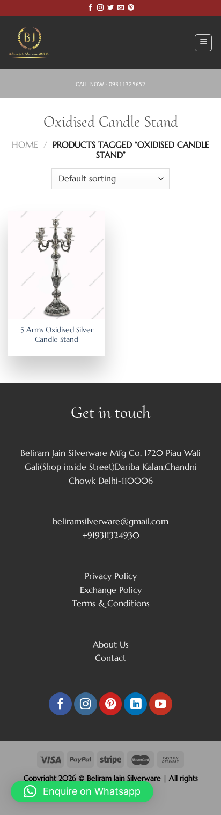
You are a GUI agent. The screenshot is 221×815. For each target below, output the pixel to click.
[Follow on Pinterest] (131, 8)
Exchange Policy (111, 589)
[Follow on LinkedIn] (135, 703)
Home (25, 144)
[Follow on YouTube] (160, 703)
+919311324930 (110, 535)
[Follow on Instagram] (100, 8)
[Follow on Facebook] (90, 8)
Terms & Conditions (111, 603)
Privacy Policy (111, 575)
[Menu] (203, 42)
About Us (111, 644)
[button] (82, 791)
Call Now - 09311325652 (111, 84)
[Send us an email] (120, 8)
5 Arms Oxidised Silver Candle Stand (56, 334)
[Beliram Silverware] (35, 42)
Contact (110, 657)
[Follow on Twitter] (110, 8)
